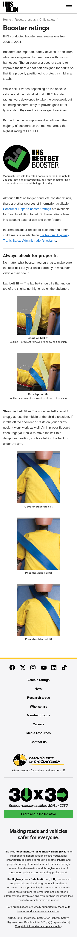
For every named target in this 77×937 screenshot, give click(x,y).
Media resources (38, 733)
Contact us (38, 742)
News (39, 689)
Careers (38, 724)
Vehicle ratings (38, 680)
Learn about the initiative (38, 814)
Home (7, 19)
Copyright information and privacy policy (38, 926)
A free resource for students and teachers (36, 770)
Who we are (38, 706)
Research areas (25, 19)
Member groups (38, 715)
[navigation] (69, 6)
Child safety (47, 19)
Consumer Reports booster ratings (27, 209)
